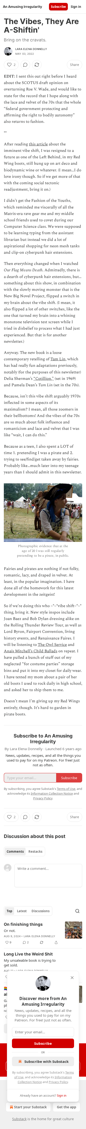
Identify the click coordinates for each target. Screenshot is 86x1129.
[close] (72, 977)
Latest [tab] (22, 911)
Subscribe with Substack (46, 1061)
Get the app (66, 1107)
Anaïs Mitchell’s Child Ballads (30, 651)
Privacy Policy (58, 1082)
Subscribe (58, 7)
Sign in (76, 7)
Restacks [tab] (35, 851)
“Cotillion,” (43, 379)
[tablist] (24, 851)
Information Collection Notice (52, 793)
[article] (43, 933)
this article (38, 144)
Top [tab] (9, 911)
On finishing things (23, 924)
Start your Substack (30, 1107)
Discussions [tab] (40, 911)
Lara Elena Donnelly (31, 49)
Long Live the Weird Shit (28, 954)
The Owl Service (52, 645)
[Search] (77, 911)
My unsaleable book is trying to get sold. (30, 962)
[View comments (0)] (25, 64)
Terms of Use (66, 789)
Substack (19, 1119)
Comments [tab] (15, 851)
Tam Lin (57, 359)
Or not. (10, 930)
